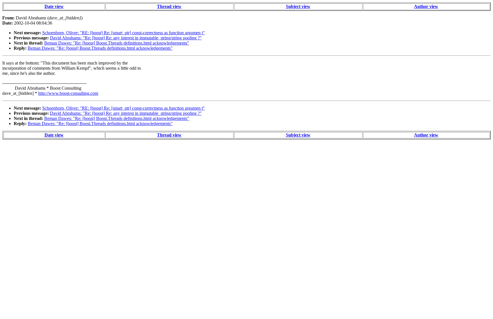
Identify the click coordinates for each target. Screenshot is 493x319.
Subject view (298, 6)
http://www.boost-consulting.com (68, 93)
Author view (426, 6)
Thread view (169, 6)
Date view (54, 6)
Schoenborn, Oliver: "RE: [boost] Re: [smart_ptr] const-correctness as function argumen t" (123, 32)
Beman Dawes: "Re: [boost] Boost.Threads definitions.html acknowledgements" (116, 43)
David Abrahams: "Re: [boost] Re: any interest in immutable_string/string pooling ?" (126, 37)
